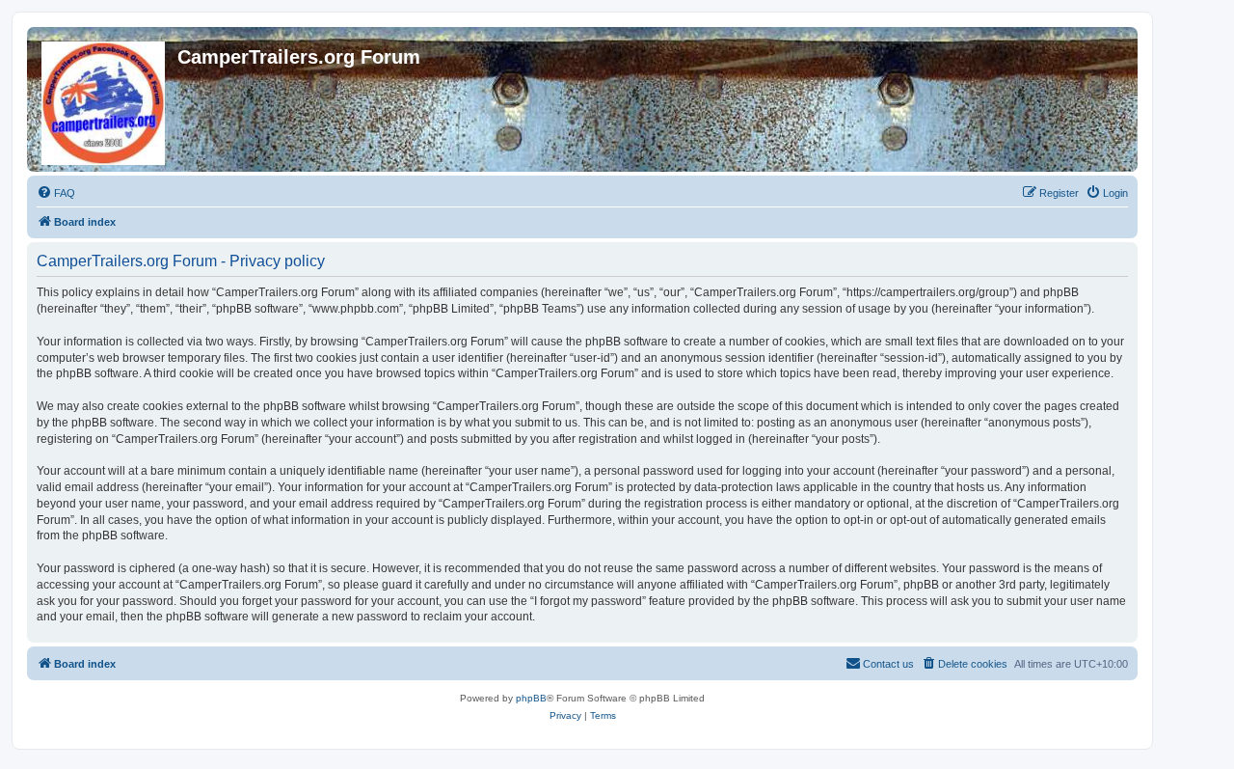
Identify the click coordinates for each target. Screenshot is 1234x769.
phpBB (531, 698)
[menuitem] (56, 193)
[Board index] (104, 99)
